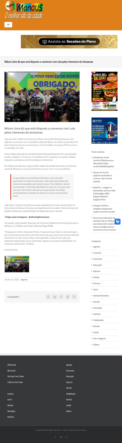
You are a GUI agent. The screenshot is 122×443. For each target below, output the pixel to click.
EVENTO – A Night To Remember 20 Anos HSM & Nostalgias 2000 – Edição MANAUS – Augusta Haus (104, 193)
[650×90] (69, 35)
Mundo (96, 301)
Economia (97, 259)
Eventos (96, 283)
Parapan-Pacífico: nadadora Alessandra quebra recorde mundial (104, 208)
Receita (96, 326)
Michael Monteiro (101, 295)
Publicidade (98, 320)
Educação (97, 265)
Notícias (96, 314)
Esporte (96, 271)
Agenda (24, 279)
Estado (96, 277)
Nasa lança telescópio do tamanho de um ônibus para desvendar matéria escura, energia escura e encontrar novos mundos (104, 223)
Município (97, 308)
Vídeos (96, 344)
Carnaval (97, 252)
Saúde (96, 332)
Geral (95, 289)
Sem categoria (99, 338)
